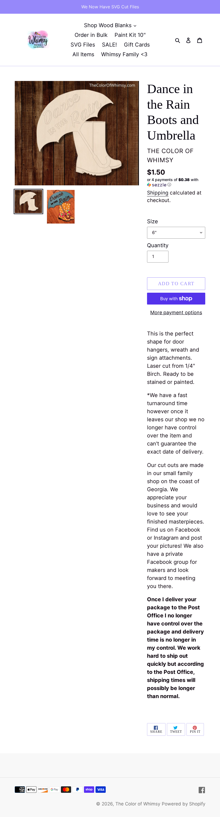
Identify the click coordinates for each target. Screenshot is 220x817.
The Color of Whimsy (137, 804)
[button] (176, 182)
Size (152, 221)
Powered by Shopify (183, 804)
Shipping (157, 193)
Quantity (157, 245)
